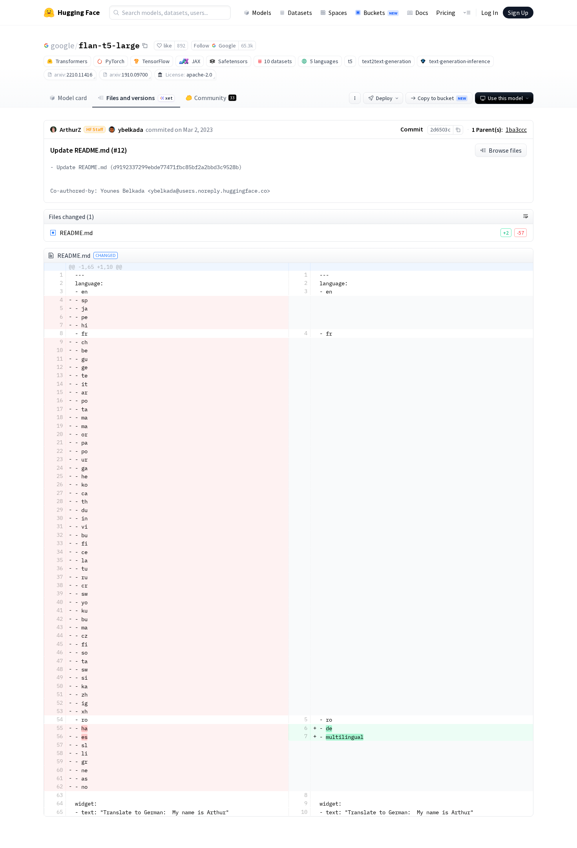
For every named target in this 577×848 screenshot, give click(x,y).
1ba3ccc (516, 129)
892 (181, 45)
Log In (489, 12)
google (62, 45)
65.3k (247, 45)
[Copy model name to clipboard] (145, 45)
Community (214, 98)
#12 (118, 150)
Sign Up (518, 12)
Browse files (505, 150)
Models (261, 12)
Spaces (338, 12)
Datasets (300, 12)
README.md (76, 233)
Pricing (445, 12)
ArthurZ (70, 129)
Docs (421, 12)
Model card (72, 98)
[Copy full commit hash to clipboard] (458, 130)
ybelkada (130, 129)
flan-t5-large (109, 45)
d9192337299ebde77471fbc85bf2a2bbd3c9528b (176, 167)
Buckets (380, 12)
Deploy (384, 98)
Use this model (505, 98)
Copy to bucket (442, 98)
